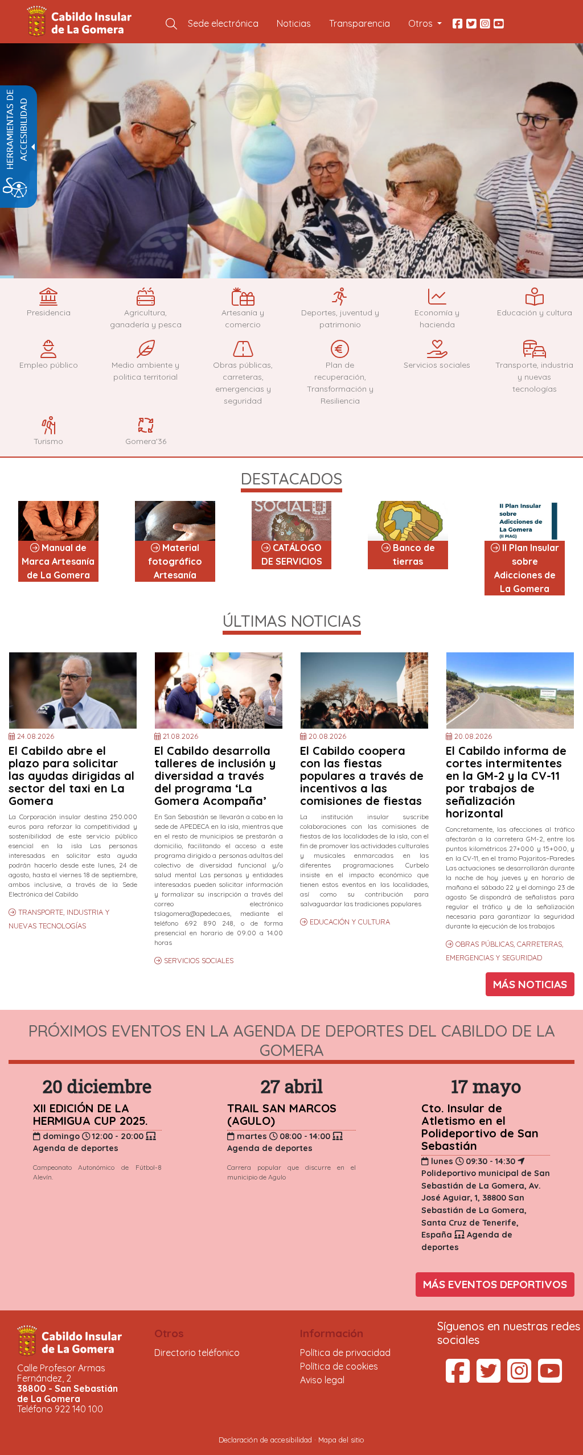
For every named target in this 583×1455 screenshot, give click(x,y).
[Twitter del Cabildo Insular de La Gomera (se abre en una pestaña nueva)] (488, 1377)
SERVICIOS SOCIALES (198, 960)
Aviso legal (322, 1380)
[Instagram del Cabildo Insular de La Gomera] (485, 23)
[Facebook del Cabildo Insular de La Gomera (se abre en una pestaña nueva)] (458, 1377)
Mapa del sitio (341, 1439)
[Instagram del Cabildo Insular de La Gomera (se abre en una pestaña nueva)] (519, 1377)
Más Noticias (530, 984)
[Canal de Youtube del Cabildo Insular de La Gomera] (499, 23)
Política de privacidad (345, 1352)
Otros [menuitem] (421, 23)
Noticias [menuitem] (294, 23)
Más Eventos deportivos (495, 1284)
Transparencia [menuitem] (359, 23)
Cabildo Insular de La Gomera (81, 22)
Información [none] (331, 1333)
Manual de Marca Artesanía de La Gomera (58, 561)
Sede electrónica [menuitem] (223, 23)
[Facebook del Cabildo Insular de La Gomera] (458, 23)
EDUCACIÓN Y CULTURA (350, 921)
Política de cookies (339, 1366)
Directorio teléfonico (197, 1352)
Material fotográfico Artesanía (175, 561)
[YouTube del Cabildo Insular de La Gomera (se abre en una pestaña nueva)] (550, 1377)
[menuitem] (171, 23)
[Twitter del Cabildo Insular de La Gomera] (471, 23)
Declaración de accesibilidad (265, 1439)
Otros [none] (169, 1333)
